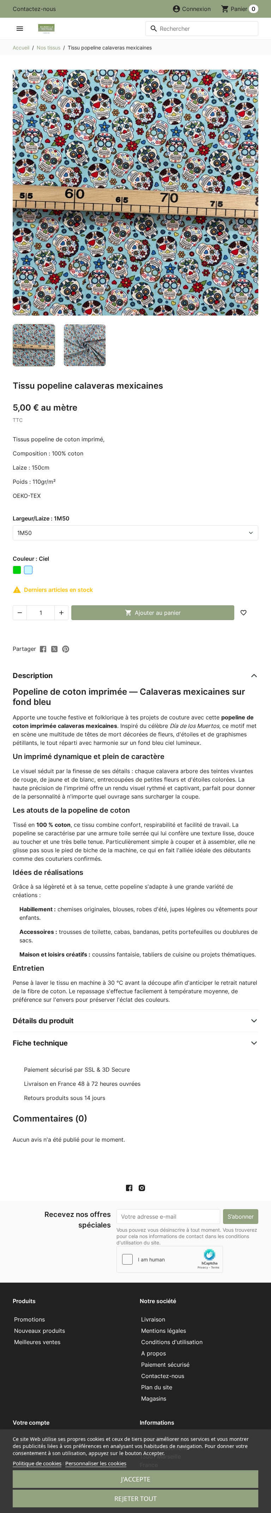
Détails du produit (43, 1021)
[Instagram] (142, 1188)
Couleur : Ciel (31, 558)
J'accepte (135, 1479)
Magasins (153, 1398)
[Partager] (43, 648)
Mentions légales (163, 1330)
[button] (191, 8)
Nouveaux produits (39, 1330)
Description (33, 675)
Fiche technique (40, 1043)
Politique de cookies (37, 1463)
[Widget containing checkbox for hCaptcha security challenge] (169, 1259)
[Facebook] (129, 1188)
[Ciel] (28, 570)
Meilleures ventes (37, 1342)
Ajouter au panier (153, 612)
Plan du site (156, 1387)
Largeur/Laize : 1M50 (41, 518)
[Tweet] (54, 648)
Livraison (153, 1319)
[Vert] (17, 570)
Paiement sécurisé (165, 1364)
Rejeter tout (135, 1498)
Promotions (29, 1319)
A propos (153, 1353)
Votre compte (31, 1422)
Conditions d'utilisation (172, 1342)
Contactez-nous (34, 8)
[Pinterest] (65, 648)
